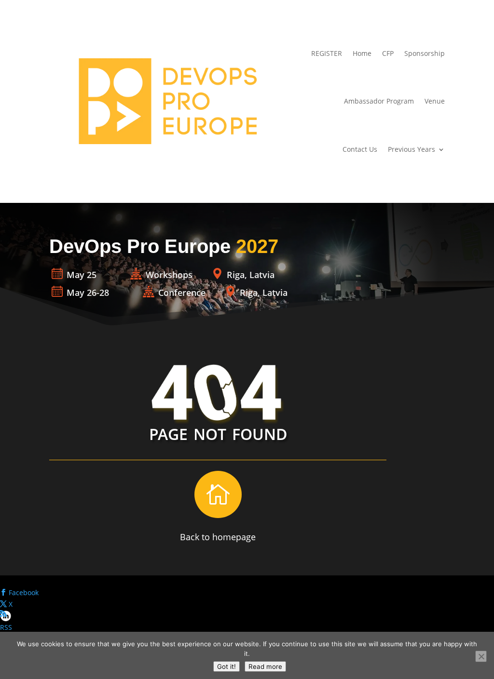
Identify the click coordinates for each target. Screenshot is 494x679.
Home (362, 53)
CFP (388, 53)
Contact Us (360, 149)
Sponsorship (424, 53)
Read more (265, 666)
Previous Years (411, 149)
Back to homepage (218, 537)
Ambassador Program (379, 101)
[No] (481, 656)
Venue (435, 101)
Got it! (226, 666)
